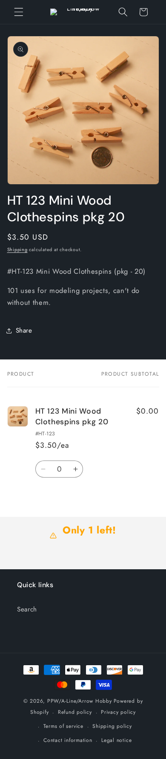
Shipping (17, 249)
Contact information (67, 740)
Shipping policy (112, 726)
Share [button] (24, 330)
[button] (19, 12)
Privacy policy (118, 712)
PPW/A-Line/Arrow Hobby (79, 701)
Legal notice (116, 740)
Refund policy (75, 712)
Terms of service (63, 726)
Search (27, 609)
